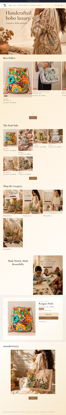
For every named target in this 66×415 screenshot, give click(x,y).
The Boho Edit (7, 249)
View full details (42, 321)
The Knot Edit (46, 216)
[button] (14, 5)
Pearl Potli (50, 145)
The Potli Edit (6, 216)
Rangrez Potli (5, 99)
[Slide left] (30, 114)
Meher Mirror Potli (6, 172)
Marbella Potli (20, 152)
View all (33, 117)
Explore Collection (33, 31)
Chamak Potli (35, 145)
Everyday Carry (27, 216)
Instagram (33, 398)
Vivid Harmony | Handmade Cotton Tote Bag (41, 91)
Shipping (40, 310)
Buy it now (48, 318)
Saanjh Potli (20, 172)
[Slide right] (35, 114)
